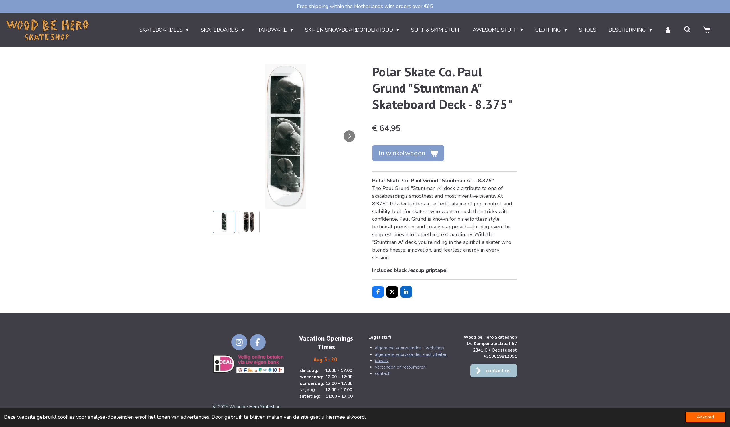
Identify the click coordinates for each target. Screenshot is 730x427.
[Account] (667, 30)
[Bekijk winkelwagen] (706, 30)
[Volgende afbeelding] (349, 136)
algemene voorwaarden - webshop (409, 348)
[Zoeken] (687, 29)
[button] (224, 222)
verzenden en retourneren (400, 367)
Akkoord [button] (705, 417)
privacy (382, 360)
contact (382, 373)
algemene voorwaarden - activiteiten (411, 354)
